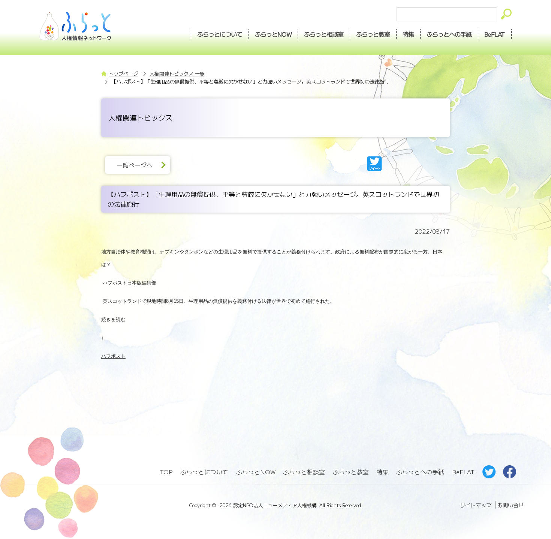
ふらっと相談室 (304, 472)
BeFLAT (495, 34)
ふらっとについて (219, 34)
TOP (166, 472)
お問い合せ (510, 505)
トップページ (123, 73)
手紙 (449, 34)
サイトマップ (475, 505)
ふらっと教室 (351, 472)
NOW (273, 34)
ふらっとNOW (256, 472)
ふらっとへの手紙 (420, 472)
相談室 (324, 34)
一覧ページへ (135, 165)
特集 (408, 34)
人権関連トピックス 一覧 (177, 73)
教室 (373, 34)
